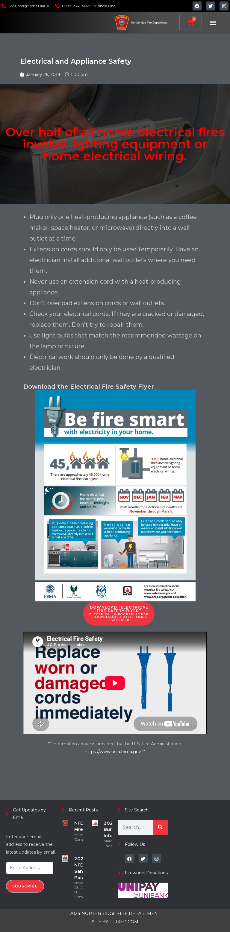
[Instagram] (224, 5)
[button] (213, 22)
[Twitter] (210, 5)
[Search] (160, 827)
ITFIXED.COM (123, 922)
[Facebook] (197, 5)
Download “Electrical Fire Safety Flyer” (118, 613)
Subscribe (25, 886)
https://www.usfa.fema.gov (113, 751)
